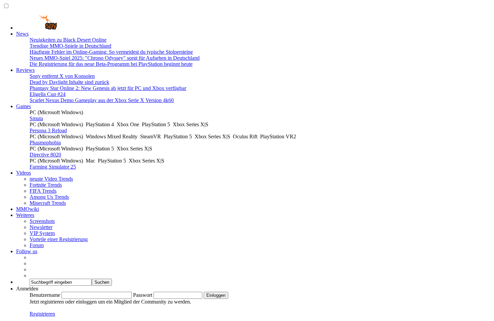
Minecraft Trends (48, 203)
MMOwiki (27, 209)
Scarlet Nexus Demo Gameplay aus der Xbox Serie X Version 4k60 (102, 100)
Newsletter (41, 227)
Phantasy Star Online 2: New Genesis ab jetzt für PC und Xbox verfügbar (108, 88)
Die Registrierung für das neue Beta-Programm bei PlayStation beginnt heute (111, 64)
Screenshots (42, 221)
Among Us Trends (49, 197)
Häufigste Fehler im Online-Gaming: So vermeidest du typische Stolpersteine (111, 52)
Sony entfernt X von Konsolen (62, 76)
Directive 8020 (45, 154)
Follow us (26, 251)
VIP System (42, 233)
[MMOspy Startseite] (36, 28)
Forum (37, 245)
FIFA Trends (43, 191)
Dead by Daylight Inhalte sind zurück (69, 82)
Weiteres (25, 215)
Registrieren (42, 314)
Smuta (36, 118)
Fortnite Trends (46, 185)
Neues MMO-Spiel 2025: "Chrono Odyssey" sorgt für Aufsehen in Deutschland (115, 58)
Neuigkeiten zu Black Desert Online (68, 40)
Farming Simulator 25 (53, 167)
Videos (23, 173)
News (22, 34)
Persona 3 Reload (48, 130)
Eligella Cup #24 (48, 94)
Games (23, 106)
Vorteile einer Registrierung (59, 239)
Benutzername (45, 295)
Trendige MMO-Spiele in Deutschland (70, 46)
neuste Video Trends (51, 179)
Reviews (25, 70)
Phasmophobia (45, 142)
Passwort (142, 295)
